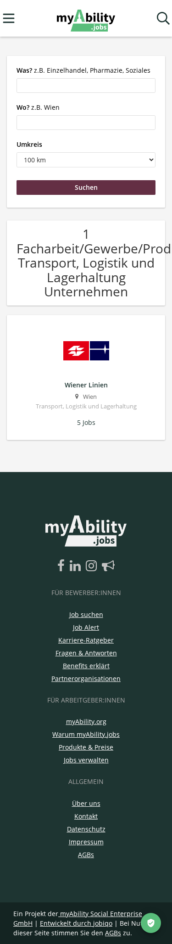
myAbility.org (86, 721)
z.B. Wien (38, 107)
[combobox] (86, 85)
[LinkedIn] (77, 566)
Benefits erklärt (86, 665)
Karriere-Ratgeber (86, 640)
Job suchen (86, 614)
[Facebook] (62, 566)
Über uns (86, 803)
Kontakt (86, 816)
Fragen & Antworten (86, 653)
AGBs (86, 854)
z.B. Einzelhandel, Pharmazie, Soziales (83, 70)
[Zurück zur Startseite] (86, 18)
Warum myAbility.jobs (86, 734)
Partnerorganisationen (86, 678)
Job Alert (86, 627)
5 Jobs (86, 422)
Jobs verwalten (86, 760)
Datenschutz (86, 829)
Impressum (86, 841)
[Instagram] (93, 566)
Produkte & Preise (86, 747)
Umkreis (29, 144)
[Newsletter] (108, 566)
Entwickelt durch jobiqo (76, 923)
